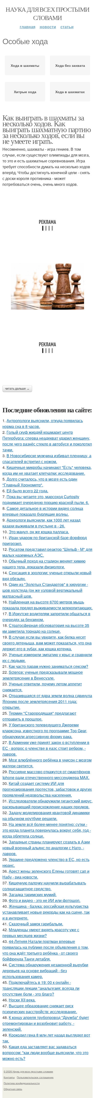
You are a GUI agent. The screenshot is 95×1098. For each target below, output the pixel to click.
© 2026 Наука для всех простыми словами (28, 1071)
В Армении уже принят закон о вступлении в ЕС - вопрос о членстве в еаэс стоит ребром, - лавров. (45, 748)
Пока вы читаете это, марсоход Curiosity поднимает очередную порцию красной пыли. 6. (45, 499)
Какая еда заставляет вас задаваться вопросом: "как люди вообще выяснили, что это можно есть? (45, 1052)
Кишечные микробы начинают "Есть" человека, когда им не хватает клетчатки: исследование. (47, 470)
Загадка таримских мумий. (33, 894)
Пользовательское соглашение (35, 1077)
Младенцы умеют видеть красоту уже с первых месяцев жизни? (40, 932)
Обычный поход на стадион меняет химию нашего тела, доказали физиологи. (44, 564)
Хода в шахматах (70, 91)
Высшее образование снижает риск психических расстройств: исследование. (39, 1008)
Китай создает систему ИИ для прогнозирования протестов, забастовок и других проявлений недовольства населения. (47, 789)
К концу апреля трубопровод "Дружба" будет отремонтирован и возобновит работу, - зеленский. (45, 1023)
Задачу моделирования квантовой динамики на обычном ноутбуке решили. (46, 815)
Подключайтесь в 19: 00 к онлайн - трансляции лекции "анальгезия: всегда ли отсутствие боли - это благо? (40, 988)
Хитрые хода (25, 91)
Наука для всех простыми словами (47, 13)
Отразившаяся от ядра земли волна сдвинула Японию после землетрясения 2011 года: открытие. (47, 701)
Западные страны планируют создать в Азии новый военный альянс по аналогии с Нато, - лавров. (46, 847)
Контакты (9, 1077)
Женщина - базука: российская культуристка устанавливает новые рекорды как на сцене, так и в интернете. (46, 912)
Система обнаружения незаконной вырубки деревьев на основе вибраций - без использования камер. (45, 970)
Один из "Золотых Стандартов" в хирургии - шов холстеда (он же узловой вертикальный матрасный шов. (45, 590)
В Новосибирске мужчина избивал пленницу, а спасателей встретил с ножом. (46, 458)
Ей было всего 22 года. (27, 491)
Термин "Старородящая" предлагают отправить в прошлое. (39, 716)
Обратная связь (13, 1089)
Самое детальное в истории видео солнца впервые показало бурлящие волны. (42, 511)
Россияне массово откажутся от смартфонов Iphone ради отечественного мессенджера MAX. (46, 774)
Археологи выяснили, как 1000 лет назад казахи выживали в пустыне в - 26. (41, 523)
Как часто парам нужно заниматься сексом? (48, 666)
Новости (48, 27)
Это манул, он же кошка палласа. (39, 531)
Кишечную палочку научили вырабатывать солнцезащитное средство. (44, 885)
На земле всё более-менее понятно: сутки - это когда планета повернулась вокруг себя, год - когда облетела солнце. (46, 830)
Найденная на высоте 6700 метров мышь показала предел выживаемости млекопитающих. (47, 605)
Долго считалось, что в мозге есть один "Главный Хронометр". (39, 482)
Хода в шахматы (25, 65)
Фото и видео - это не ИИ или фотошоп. (44, 900)
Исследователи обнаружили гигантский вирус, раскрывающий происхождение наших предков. (47, 804)
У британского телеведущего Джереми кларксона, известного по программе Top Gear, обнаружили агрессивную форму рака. (44, 730)
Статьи (67, 27)
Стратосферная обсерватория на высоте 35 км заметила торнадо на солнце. (45, 628)
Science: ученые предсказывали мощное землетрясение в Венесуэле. (42, 675)
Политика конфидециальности (22, 1083)
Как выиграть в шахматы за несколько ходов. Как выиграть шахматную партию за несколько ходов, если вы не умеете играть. (46, 129)
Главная (27, 27)
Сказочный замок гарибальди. (36, 924)
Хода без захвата (70, 65)
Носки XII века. (22, 1000)
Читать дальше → (17, 388)
